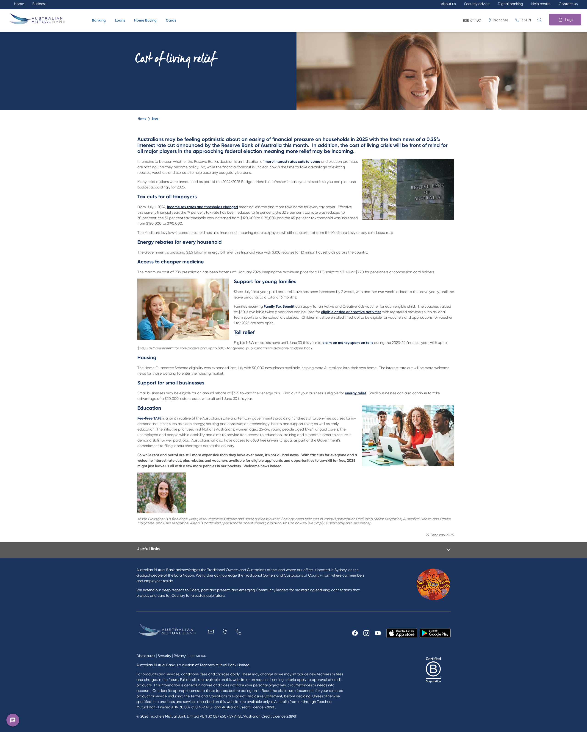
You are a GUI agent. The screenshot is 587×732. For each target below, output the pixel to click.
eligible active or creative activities (351, 312)
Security (164, 656)
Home (142, 119)
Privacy (180, 656)
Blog (155, 119)
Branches (500, 20)
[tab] (293, 549)
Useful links (148, 548)
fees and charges (214, 674)
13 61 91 (525, 20)
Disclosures (145, 656)
